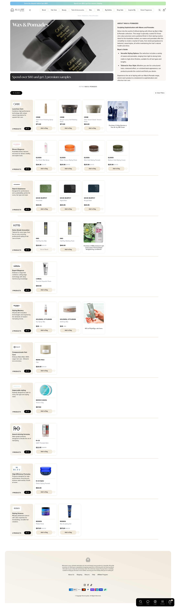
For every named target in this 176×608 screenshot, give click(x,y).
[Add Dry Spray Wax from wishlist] (54, 330)
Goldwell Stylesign (44, 319)
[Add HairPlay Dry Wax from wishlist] (54, 249)
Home (79, 16)
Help (93, 575)
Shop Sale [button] (120, 10)
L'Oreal (39, 279)
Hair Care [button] (54, 10)
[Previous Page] (30, 10)
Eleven (38, 158)
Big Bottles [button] (108, 10)
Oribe (38, 117)
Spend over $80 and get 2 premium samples (41, 77)
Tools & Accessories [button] (77, 10)
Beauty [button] (64, 10)
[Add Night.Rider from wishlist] (78, 209)
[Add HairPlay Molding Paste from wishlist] (78, 249)
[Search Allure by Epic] (160, 10)
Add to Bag (44, 128)
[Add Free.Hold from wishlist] (54, 209)
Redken (39, 521)
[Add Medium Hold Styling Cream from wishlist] (126, 168)
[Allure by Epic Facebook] (88, 585)
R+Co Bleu (40, 481)
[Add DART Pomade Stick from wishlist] (54, 451)
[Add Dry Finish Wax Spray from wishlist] (54, 168)
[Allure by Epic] (17, 10)
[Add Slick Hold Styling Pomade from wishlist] (102, 168)
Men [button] (90, 10)
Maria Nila (40, 360)
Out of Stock (44, 249)
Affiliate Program (102, 575)
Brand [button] (44, 10)
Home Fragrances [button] (146, 10)
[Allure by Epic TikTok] (91, 585)
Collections (85, 16)
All (26, 128)
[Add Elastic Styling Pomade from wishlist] (54, 492)
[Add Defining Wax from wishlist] (78, 330)
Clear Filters (160, 93)
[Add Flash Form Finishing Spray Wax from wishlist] (54, 128)
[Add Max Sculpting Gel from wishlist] (78, 532)
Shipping (79, 575)
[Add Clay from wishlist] (54, 371)
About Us (71, 575)
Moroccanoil (41, 400)
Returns (87, 575)
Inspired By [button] (131, 10)
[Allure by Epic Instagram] (85, 585)
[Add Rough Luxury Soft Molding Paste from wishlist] (78, 128)
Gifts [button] (98, 10)
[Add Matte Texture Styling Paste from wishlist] (78, 168)
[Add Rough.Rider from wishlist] (102, 209)
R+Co (38, 441)
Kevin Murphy (41, 198)
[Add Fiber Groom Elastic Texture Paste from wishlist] (102, 128)
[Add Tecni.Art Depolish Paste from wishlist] (54, 290)
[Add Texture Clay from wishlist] (54, 411)
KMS (37, 239)
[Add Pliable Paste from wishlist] (54, 532)
